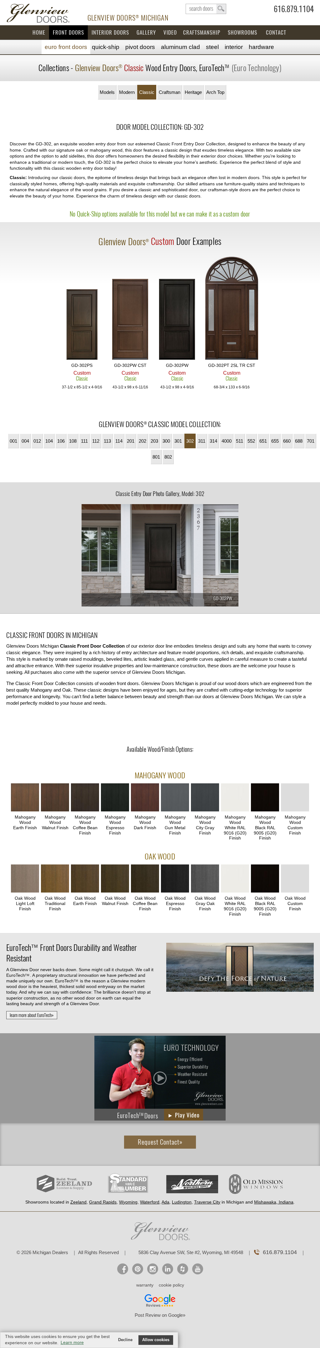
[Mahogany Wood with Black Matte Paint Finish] (265, 798)
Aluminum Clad (180, 47)
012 (37, 441)
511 (239, 441)
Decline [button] (125, 1340)
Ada (165, 1202)
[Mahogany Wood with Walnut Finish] (55, 798)
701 (310, 441)
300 (166, 441)
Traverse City (207, 1202)
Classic (146, 92)
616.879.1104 (294, 10)
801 (156, 457)
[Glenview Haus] (152, 1268)
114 (118, 441)
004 (25, 441)
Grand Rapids (103, 1202)
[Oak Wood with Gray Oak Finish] (205, 879)
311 (201, 441)
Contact (276, 32)
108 (73, 441)
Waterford (149, 1202)
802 (168, 457)
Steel (212, 47)
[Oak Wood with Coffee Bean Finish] (145, 879)
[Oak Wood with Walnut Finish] (115, 879)
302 (190, 441)
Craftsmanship (201, 32)
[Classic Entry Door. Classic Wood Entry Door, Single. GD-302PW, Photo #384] (160, 556)
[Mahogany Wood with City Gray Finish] (205, 798)
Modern (127, 92)
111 (84, 441)
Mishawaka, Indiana (273, 1202)
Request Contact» (160, 1141)
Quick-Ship (105, 47)
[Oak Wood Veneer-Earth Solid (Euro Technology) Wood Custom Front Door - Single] (130, 320)
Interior (234, 47)
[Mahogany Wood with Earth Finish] (25, 798)
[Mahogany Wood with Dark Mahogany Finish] (145, 798)
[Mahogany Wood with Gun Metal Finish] (175, 798)
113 (107, 441)
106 (61, 441)
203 (154, 441)
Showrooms (242, 32)
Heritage (193, 92)
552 (251, 441)
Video (170, 32)
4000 (227, 441)
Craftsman (169, 92)
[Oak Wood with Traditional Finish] (55, 879)
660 (287, 441)
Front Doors (68, 32)
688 (298, 441)
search (206, 9)
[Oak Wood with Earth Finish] (85, 879)
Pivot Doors (140, 47)
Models (107, 92)
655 (275, 441)
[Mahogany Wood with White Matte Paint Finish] (235, 798)
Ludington (182, 1202)
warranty (144, 1284)
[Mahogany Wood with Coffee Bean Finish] (85, 798)
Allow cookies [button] (155, 1340)
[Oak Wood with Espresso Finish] (175, 879)
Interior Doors (110, 32)
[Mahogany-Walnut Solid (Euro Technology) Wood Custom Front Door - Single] (82, 325)
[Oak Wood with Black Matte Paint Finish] (265, 879)
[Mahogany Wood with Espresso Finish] (115, 798)
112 (95, 441)
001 (13, 441)
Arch (215, 92)
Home (38, 32)
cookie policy (171, 1284)
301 (178, 441)
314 (213, 441)
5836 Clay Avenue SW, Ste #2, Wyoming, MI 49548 (190, 1252)
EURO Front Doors (66, 47)
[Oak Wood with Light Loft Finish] (25, 879)
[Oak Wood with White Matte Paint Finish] (235, 879)
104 (49, 441)
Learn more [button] (72, 1342)
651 (263, 441)
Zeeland (78, 1202)
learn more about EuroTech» (32, 1015)
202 (142, 441)
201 (130, 441)
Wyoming (128, 1202)
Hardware (261, 47)
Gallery (146, 32)
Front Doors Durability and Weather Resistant (71, 953)
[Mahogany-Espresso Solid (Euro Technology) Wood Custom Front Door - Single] (177, 320)
